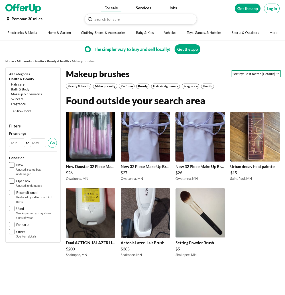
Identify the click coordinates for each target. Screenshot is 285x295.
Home (9, 61)
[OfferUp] (23, 8)
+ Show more (22, 111)
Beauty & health (58, 61)
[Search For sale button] (90, 19)
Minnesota (24, 61)
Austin (39, 61)
